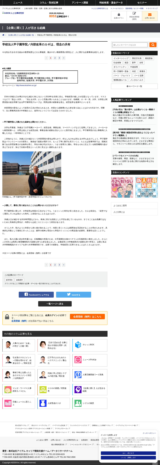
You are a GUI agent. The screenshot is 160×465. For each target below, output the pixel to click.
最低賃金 (149, 58)
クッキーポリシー (149, 433)
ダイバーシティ (120, 67)
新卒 (134, 63)
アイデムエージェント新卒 (23, 428)
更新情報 (128, 8)
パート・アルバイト (121, 76)
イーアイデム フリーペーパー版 (126, 425)
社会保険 (117, 63)
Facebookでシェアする (39, 295)
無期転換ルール (120, 80)
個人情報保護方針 (57, 444)
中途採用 (134, 67)
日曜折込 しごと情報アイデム (101, 425)
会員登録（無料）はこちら (87, 316)
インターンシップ (120, 58)
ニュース (18, 2)
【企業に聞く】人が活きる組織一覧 (21, 35)
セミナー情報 (138, 8)
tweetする (76, 295)
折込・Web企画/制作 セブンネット (83, 432)
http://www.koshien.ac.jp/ (26, 85)
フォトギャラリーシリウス (78, 425)
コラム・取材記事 (49, 2)
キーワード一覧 (135, 86)
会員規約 (84, 440)
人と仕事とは (119, 212)
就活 (126, 63)
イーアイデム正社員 (58, 425)
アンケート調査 (80, 2)
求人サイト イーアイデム (39, 425)
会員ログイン (119, 18)
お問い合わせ (150, 18)
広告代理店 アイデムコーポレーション (27, 432)
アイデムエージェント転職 (41, 428)
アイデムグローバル (61, 428)
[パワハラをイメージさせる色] (125, 156)
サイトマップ (153, 8)
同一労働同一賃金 (120, 71)
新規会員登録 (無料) (134, 18)
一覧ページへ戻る (55, 304)
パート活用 (138, 76)
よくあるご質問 (120, 206)
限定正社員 (136, 58)
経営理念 (9, 280)
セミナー (142, 2)
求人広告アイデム (20, 425)
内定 (134, 71)
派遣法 (142, 71)
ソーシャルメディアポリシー (80, 444)
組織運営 (19, 280)
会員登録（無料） (19, 321)
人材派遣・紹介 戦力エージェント (56, 432)
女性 (141, 63)
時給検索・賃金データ (111, 2)
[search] (152, 44)
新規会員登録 (95, 440)
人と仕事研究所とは (100, 8)
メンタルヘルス (136, 80)
